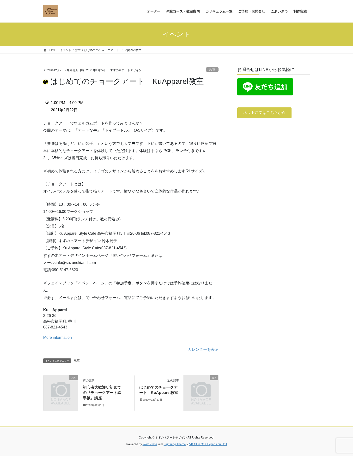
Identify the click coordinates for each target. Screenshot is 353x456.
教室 (212, 69)
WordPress (150, 444)
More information (57, 337)
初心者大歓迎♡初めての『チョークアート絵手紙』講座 (102, 392)
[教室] (60, 386)
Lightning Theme (175, 444)
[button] (264, 112)
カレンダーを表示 (203, 349)
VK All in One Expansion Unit (208, 444)
